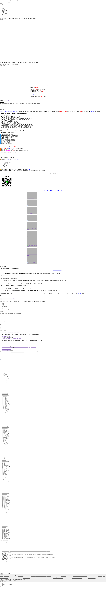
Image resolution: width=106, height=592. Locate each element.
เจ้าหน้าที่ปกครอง (4, 528)
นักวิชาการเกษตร (4, 426)
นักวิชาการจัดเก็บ (4, 402)
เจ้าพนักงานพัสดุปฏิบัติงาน (5, 502)
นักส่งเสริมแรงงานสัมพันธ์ (5, 436)
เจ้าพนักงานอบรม (4, 513)
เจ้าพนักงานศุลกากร (4, 505)
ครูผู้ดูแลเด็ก (3, 375)
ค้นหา (9, 573)
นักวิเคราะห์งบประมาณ (5, 430)
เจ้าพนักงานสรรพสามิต (5, 508)
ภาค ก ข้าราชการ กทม (5, 476)
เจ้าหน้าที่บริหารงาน (4, 526)
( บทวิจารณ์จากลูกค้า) (3, 65)
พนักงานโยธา (4, 474)
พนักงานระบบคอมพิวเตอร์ (5, 466)
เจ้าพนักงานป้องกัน (4, 498)
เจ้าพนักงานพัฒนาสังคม (5, 500)
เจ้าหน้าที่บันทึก (4, 527)
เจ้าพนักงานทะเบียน (4, 494)
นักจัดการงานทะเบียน (5, 381)
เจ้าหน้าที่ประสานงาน (5, 529)
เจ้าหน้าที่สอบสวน (4, 536)
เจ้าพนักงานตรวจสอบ (5, 492)
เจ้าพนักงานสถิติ (4, 507)
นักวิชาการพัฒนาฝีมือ (5, 409)
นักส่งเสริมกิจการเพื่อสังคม (5, 434)
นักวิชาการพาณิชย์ (4, 411)
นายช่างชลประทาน (4, 439)
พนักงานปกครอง (4, 462)
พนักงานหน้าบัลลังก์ (4, 471)
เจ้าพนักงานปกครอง (4, 497)
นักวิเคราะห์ (3, 429)
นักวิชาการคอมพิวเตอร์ (5, 400)
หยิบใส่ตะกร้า (2, 102)
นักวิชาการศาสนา (4, 414)
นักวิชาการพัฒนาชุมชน (5, 408)
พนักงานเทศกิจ (4, 473)
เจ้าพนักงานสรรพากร (5, 509)
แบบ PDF (8, 298)
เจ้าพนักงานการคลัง (4, 480)
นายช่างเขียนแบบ (4, 443)
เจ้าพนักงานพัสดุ (4, 501)
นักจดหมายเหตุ (4, 379)
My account (3, 9)
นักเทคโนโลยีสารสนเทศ (5, 438)
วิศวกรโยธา (3, 477)
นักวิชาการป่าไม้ (4, 407)
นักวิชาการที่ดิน (4, 406)
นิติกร (2, 447)
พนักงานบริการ (4, 460)
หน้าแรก (3, 4)
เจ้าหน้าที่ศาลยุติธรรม (5, 534)
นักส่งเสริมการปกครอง (5, 433)
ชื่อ (0, 322)
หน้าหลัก (1, 18)
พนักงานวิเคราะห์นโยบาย (5, 468)
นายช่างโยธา (4, 445)
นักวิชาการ (3, 397)
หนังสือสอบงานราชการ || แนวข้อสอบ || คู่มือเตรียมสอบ (11, 0)
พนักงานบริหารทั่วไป (5, 461)
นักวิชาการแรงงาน (4, 428)
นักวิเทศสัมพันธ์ (4, 432)
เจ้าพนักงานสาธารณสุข (5, 510)
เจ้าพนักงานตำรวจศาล (5, 493)
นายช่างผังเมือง (4, 440)
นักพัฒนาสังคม (4, 396)
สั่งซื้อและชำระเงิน (4, 13)
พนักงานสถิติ (3, 469)
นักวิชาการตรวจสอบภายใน (6, 404)
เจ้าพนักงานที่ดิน (4, 495)
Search (2, 583)
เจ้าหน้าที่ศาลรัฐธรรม (5, 535)
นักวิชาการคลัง (4, 399)
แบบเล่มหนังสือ (12, 298)
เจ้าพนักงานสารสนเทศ (5, 511)
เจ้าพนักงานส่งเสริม (4, 506)
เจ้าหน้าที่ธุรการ (4, 525)
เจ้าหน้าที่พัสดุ (4, 531)
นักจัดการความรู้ (4, 380)
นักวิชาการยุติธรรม (4, 412)
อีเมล (1, 324)
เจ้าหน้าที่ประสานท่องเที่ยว (5, 530)
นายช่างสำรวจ (4, 442)
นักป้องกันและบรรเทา (5, 394)
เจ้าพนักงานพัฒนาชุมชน (5, 499)
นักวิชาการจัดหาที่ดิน (5, 401)
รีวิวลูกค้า (3, 5)
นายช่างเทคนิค (4, 444)
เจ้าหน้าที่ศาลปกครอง (5, 533)
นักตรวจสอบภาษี (21, 576)
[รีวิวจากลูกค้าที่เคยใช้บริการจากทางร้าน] (32, 260)
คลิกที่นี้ (18, 159)
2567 (17, 103)
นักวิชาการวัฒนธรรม (5, 413)
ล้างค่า (8, 100)
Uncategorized (3, 373)
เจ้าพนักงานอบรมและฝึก (5, 514)
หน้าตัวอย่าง (3, 14)
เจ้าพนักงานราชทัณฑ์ (5, 503)
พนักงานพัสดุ (3, 463)
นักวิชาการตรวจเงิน (4, 405)
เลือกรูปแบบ (11, 337)
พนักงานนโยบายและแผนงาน (6, 459)
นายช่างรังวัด (4, 441)
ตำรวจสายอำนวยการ (5, 378)
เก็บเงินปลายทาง (4, 298)
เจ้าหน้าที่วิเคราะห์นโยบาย (5, 532)
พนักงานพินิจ (3, 464)
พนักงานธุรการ (23, 103)
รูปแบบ (1, 100)
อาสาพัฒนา (3, 479)
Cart (2, 585)
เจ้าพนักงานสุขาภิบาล (5, 512)
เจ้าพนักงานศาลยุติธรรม (5, 504)
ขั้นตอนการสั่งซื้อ (4, 6)
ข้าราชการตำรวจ (4, 374)
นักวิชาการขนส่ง (4, 398)
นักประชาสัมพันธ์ (4, 393)
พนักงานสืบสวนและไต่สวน (5, 470)
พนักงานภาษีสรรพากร (5, 465)
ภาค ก (3, 475)
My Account (3, 582)
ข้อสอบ (20, 103)
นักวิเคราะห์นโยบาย (4, 431)
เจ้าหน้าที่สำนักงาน (4, 537)
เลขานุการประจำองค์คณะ (5, 538)
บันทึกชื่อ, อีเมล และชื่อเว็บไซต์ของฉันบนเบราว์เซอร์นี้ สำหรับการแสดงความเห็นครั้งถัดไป (14, 326)
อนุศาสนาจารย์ (4, 478)
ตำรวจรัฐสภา (4, 377)
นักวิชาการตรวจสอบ (5, 403)
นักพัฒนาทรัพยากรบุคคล (5, 395)
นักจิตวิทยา (19, 576)
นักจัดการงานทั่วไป (13, 576)
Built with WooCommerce (3, 581)
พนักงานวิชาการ (4, 467)
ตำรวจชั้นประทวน (4, 376)
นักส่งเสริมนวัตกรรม (5, 435)
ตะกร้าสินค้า (3, 11)
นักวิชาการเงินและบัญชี (5, 427)
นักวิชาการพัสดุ (4, 410)
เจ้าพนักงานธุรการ (5, 18)
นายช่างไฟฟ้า (4, 446)
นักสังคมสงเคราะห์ (4, 437)
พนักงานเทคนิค (4, 472)
